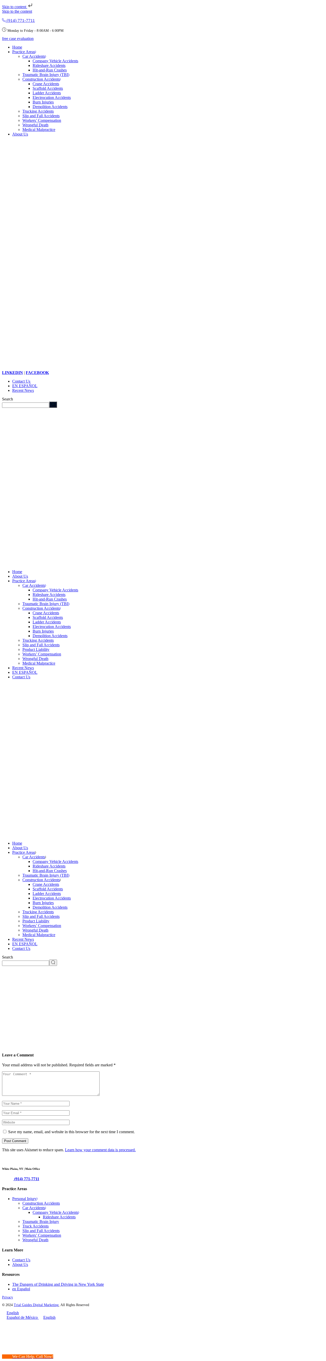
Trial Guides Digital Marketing (36, 1305)
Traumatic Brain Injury (40, 1221)
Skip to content (14, 7)
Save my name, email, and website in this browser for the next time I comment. (71, 1132)
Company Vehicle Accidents (55, 1212)
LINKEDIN (12, 372)
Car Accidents (33, 1208)
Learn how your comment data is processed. (100, 1150)
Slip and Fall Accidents (41, 1231)
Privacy (7, 1297)
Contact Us (21, 1260)
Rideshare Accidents (59, 1217)
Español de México (23, 1317)
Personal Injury (24, 1199)
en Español (21, 1289)
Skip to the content (17, 11)
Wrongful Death (35, 1240)
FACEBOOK (37, 372)
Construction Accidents (41, 1203)
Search (7, 399)
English (13, 1313)
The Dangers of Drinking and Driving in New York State (58, 1284)
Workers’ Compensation (41, 1235)
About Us (20, 1264)
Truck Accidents (35, 1226)
